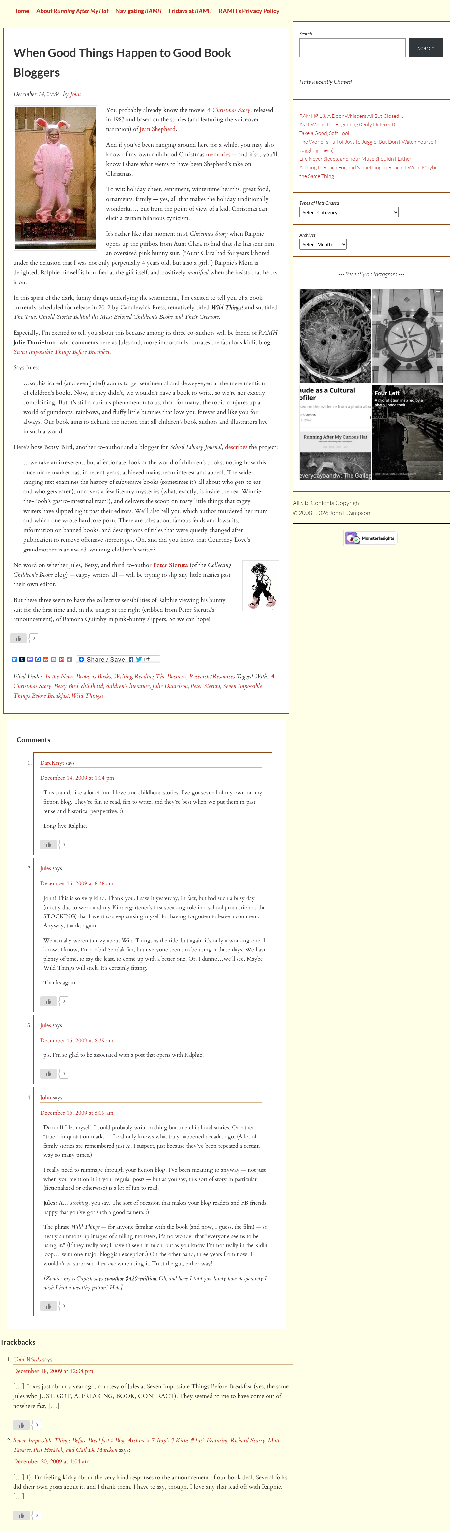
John (45, 1097)
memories (218, 154)
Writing (123, 676)
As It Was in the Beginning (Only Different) (347, 124)
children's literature (128, 686)
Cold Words (27, 1359)
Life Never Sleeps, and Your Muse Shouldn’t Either (355, 158)
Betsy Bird (66, 686)
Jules (45, 868)
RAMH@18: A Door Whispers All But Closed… (351, 116)
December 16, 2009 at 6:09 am (76, 1112)
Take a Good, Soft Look (325, 133)
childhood (92, 686)
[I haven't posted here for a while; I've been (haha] (335, 432)
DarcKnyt (52, 763)
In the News (59, 676)
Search (305, 33)
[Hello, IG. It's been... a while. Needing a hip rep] (407, 336)
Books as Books (93, 676)
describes (236, 447)
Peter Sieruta (170, 565)
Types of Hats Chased (319, 203)
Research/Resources (212, 676)
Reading (143, 676)
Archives (307, 235)
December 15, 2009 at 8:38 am (76, 883)
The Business (171, 676)
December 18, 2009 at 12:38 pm (53, 1371)
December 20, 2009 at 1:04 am (51, 1461)
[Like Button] (18, 638)
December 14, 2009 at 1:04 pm (77, 778)
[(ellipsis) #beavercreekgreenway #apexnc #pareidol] (335, 336)
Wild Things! (87, 696)
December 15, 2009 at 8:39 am (76, 1040)
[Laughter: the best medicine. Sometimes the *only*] (407, 432)
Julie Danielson (170, 686)
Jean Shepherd (158, 129)
